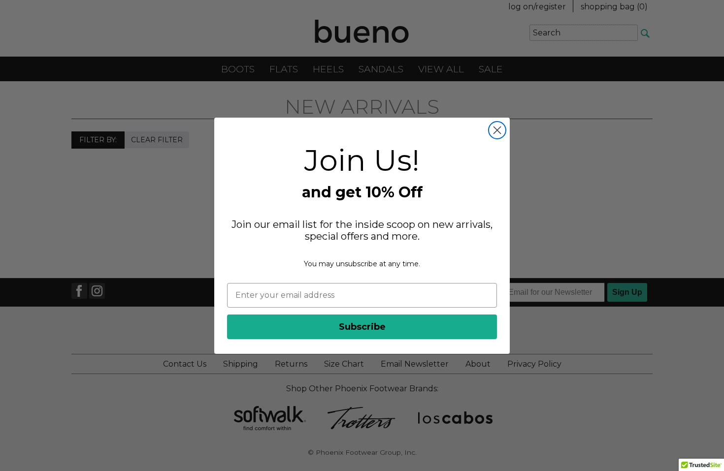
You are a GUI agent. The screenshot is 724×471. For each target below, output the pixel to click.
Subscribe (362, 326)
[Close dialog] (497, 130)
